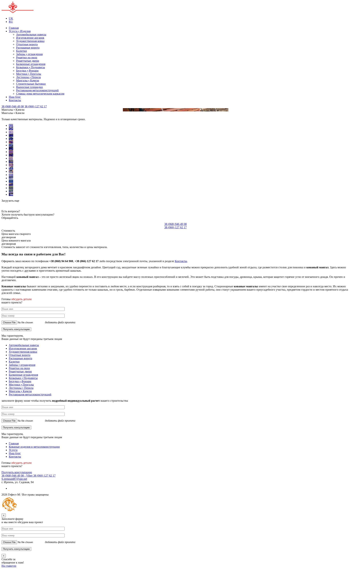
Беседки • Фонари (27, 70)
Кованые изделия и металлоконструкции (34, 446)
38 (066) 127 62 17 (35, 106)
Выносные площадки (29, 87)
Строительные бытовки (31, 83)
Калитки (21, 50)
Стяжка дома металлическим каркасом (40, 93)
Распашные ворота (27, 47)
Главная (14, 27)
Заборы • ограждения (29, 54)
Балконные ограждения (30, 64)
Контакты (15, 100)
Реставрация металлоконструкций (37, 90)
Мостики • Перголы (28, 73)
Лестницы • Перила (28, 77)
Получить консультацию (16, 472)
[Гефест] (17, 12)
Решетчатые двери (27, 60)
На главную (8, 565)
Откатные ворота (27, 44)
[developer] (27, 511)
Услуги (13, 450)
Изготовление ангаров (30, 37)
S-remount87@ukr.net (14, 478)
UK (11, 18)
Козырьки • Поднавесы (30, 67)
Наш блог (15, 96)
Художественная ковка (30, 41)
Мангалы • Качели (27, 80)
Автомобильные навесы (31, 34)
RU (11, 21)
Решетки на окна (26, 57)
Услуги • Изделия (20, 31)
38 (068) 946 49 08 (12, 106)
